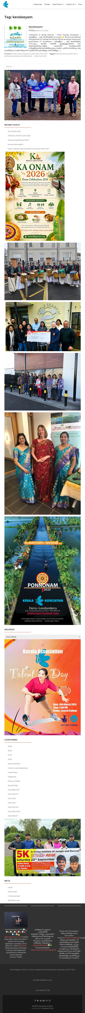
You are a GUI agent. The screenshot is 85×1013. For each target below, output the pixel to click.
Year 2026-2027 (14, 811)
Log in (10, 887)
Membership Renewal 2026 (18, 140)
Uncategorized (13, 790)
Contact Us (70, 4)
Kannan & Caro (48, 1008)
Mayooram (38, 4)
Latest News (57, 4)
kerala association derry (68, 54)
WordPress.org (13, 900)
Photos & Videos (14, 781)
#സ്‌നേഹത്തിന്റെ (72, 938)
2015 (10, 755)
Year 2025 (12, 803)
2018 (10, 759)
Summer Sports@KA (15, 144)
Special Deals (13, 785)
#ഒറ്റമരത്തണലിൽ (40, 945)
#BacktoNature (11, 937)
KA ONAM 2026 (14, 131)
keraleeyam (17, 56)
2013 (10, 746)
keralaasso (8, 56)
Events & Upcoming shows (21, 54)
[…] (59, 50)
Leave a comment (40, 56)
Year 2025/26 (13, 807)
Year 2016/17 (13, 794)
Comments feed (14, 896)
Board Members (14, 764)
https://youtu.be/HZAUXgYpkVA (43, 950)
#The (20, 937)
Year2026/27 (13, 816)
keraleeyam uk (27, 56)
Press (80, 4)
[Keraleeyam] (15, 36)
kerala (57, 54)
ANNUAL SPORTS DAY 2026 (19, 136)
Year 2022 (43, 54)
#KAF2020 (22, 946)
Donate (47, 4)
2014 (10, 750)
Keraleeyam (36, 27)
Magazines (12, 777)
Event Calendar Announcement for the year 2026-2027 (28, 149)
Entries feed (12, 891)
